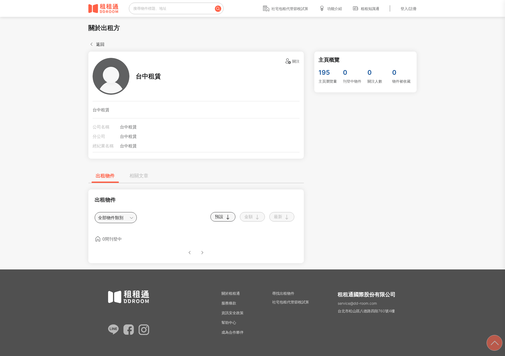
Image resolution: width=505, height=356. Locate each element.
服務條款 (228, 303)
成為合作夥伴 (232, 332)
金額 (249, 216)
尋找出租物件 (283, 293)
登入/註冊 (409, 8)
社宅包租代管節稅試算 (289, 8)
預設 (220, 216)
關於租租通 (230, 293)
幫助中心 (228, 322)
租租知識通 (370, 8)
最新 (279, 216)
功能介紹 (334, 8)
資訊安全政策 (232, 312)
